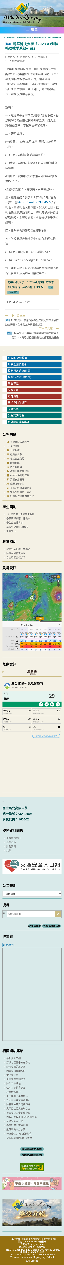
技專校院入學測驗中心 (18, 1112)
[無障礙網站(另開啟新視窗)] (32, 1167)
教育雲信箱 (15, 454)
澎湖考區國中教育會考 (18, 1062)
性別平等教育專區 (15, 1087)
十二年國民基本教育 (17, 1095)
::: (4, 350)
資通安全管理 (16, 479)
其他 (8, 850)
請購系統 (14, 462)
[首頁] (4, 37)
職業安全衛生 (16, 483)
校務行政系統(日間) (19, 370)
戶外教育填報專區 (18, 422)
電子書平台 (12, 1075)
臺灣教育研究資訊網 (17, 1125)
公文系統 (14, 450)
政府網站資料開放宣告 (32, 1154)
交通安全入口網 (14, 1121)
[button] (32, 30)
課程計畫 (13, 390)
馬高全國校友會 (17, 364)
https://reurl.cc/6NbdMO (34, 202)
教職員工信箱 (16, 458)
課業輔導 (13, 409)
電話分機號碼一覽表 (20, 492)
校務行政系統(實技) (19, 377)
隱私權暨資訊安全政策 (32, 1149)
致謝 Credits (32, 1261)
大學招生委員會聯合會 (18, 1108)
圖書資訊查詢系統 (15, 1070)
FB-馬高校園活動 (51, 926)
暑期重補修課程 (17, 402)
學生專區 (11, 842)
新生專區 (13, 383)
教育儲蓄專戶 (13, 1091)
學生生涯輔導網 (14, 522)
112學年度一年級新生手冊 (20, 514)
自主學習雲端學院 (15, 557)
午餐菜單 (11, 530)
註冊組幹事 (42, 57)
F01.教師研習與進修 (16, 60)
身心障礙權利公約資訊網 (19, 1137)
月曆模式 (8, 945)
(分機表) (43, 1241)
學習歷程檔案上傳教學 (18, 518)
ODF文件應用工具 (19, 475)
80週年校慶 (34, 926)
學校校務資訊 (13, 838)
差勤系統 (14, 446)
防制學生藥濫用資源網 (18, 1104)
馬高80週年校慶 (17, 358)
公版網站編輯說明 (19, 441)
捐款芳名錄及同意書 (20, 487)
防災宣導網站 (13, 1083)
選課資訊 (13, 396)
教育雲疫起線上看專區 (18, 549)
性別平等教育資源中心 (18, 1100)
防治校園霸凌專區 (15, 553)
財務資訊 (11, 846)
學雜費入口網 (13, 1058)
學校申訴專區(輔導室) (17, 526)
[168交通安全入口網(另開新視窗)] (31, 871)
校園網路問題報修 (19, 471)
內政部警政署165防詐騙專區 (21, 1116)
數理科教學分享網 (15, 1129)
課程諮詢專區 (16, 415)
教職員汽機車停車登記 (21, 496)
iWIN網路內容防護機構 (18, 1133)
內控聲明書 (15, 466)
